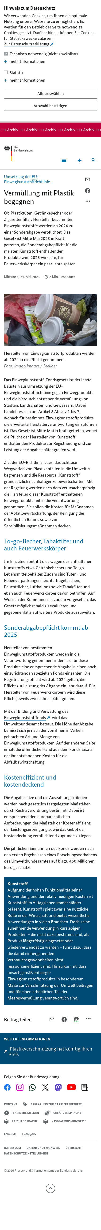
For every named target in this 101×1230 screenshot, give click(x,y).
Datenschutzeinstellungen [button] (26, 1153)
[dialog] (50, 61)
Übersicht (74, 1148)
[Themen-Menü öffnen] (79, 160)
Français (29, 1134)
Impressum (12, 1148)
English (10, 1134)
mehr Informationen (27, 61)
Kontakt (10, 1104)
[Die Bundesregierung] (18, 153)
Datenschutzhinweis (43, 1148)
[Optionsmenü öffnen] (88, 202)
